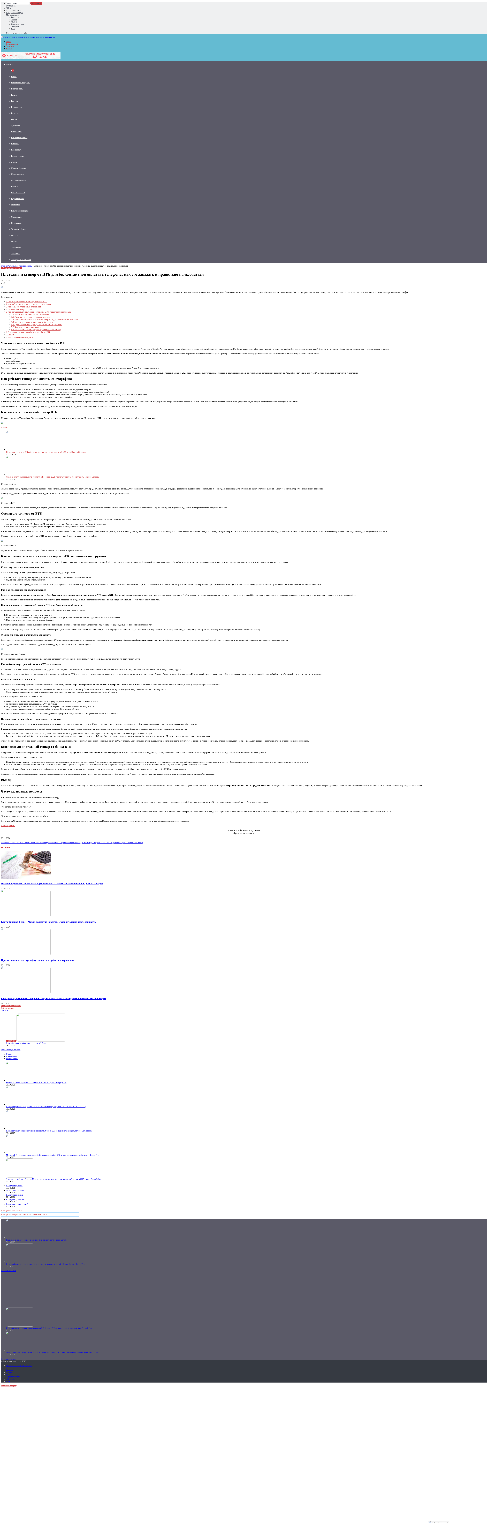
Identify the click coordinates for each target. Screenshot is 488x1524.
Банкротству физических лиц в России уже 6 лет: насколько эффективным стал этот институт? (53, 998)
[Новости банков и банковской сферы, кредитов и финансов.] (28, 37)
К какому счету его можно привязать (30, 314)
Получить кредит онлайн (16, 33)
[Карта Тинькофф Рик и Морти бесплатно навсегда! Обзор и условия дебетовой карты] (26, 917)
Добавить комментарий (11, 1006)
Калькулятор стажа (14, 1186)
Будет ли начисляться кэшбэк (26, 327)
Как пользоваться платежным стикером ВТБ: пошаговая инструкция (38, 312)
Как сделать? (16, 150)
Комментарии (12, 1059)
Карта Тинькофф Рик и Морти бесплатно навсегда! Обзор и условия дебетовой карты (48, 922)
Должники (15, 125)
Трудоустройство (18, 229)
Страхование (16, 223)
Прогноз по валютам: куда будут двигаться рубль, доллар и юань (37, 960)
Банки (14, 77)
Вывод (10, 335)
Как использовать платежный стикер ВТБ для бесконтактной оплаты (44, 319)
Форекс (14, 241)
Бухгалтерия (16, 107)
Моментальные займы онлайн (19, 1365)
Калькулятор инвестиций (17, 1204)
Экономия (15, 253)
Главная (4, 266)
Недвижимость (17, 199)
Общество (15, 205)
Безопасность (17, 89)
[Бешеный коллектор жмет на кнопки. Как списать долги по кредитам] (20, 1080)
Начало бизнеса (18, 192)
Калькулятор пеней (14, 1195)
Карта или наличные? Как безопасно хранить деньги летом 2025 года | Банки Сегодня (46, 452)
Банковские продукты (20, 83)
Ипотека (15, 144)
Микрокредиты (18, 174)
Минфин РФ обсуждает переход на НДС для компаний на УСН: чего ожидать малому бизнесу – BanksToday (53, 1155)
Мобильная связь (18, 180)
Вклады (14, 113)
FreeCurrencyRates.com (10, 1050)
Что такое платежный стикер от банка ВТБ (26, 301)
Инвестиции (16, 131)
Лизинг (14, 162)
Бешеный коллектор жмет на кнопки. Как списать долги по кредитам (36, 1082)
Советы (9, 64)
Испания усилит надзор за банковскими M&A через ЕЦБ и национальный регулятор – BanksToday (49, 1131)
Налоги (14, 186)
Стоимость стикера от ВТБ (19, 309)
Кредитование (17, 156)
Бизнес (14, 95)
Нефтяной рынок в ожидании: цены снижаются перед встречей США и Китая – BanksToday (46, 1107)
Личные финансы (19, 168)
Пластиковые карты (19, 211)
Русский (435, 1522)
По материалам (8, 825)
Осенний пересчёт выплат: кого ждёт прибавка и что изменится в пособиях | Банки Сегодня (52, 883)
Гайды (14, 119)
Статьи (11, 266)
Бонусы (14, 101)
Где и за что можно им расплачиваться (30, 317)
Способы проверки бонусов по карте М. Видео (26, 1043)
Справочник (16, 217)
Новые (9, 1054)
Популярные (11, 1056)
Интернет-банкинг (19, 138)
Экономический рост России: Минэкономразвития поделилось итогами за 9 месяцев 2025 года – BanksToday (53, 1179)
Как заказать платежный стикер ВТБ (23, 307)
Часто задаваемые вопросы (19, 337)
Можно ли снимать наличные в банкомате (32, 322)
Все (12, 70)
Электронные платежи (21, 260)
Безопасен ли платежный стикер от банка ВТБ (28, 332)
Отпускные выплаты (15, 1190)
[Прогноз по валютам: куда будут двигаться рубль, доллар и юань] (26, 955)
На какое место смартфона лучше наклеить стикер (36, 329)
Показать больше (8, 1271)
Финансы (15, 235)
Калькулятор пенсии (15, 1199)
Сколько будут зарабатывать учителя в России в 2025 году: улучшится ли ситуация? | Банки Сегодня (52, 477)
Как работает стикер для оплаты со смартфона (28, 304)
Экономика (16, 247)
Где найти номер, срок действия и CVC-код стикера (36, 324)
